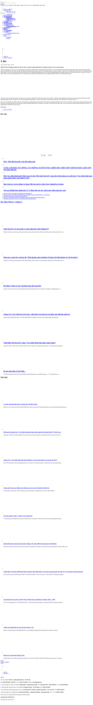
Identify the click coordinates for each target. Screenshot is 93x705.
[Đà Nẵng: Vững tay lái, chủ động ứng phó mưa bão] (14, 282)
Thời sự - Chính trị (7, 9)
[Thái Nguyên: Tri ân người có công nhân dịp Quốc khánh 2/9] (14, 225)
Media (4, 35)
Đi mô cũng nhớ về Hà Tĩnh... (14, 371)
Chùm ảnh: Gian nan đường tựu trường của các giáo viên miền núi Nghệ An (26, 488)
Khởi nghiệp (9, 24)
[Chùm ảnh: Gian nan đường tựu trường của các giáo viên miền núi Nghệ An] (14, 485)
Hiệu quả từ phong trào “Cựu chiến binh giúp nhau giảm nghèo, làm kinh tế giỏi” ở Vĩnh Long (32, 432)
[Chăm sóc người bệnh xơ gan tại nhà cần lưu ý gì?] (14, 624)
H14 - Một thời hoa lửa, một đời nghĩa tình (19, 162)
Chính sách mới (10, 25)
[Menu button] (1, 1)
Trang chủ (5, 56)
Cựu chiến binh (7, 10)
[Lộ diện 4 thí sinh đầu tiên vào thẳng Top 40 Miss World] (14, 401)
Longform (8, 37)
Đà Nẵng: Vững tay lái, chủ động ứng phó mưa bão (15, 196)
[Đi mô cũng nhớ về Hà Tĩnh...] (14, 368)
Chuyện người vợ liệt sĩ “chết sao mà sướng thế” (18, 516)
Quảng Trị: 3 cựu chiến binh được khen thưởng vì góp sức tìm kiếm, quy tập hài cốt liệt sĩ (30, 460)
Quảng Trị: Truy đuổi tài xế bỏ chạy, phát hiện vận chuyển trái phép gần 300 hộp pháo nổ (24, 197)
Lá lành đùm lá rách (11, 19)
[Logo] (2, 4)
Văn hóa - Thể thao (7, 30)
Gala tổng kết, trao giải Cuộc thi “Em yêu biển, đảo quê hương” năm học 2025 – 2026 (29, 599)
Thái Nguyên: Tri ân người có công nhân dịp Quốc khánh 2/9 (17, 193)
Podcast (8, 31)
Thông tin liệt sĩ (7, 34)
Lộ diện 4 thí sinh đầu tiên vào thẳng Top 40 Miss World (20, 404)
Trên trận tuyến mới (10, 11)
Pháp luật (5, 31)
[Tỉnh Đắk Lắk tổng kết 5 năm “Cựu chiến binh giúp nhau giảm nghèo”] (14, 339)
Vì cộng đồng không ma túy (12, 33)
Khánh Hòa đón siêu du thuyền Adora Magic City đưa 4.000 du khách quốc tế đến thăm (30, 543)
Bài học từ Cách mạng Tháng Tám (14, 655)
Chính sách (6, 21)
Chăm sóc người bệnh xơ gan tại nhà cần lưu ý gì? (18, 627)
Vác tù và (8, 20)
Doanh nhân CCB (7, 22)
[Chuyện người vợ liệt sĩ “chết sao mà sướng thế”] (14, 513)
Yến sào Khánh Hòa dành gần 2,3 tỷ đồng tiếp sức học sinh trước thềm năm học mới (34, 190)
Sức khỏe (5, 29)
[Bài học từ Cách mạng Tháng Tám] (14, 652)
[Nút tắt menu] (1, 12)
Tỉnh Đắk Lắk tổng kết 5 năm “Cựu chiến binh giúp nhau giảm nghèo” (19, 198)
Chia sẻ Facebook (7, 109)
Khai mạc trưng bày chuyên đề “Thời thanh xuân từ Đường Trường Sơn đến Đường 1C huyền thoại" (26, 194)
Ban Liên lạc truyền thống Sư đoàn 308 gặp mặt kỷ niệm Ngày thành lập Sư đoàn (33, 184)
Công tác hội (9, 14)
